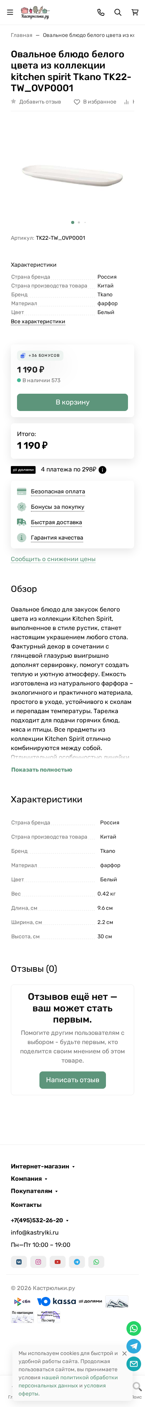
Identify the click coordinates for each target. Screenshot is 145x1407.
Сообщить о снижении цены (53, 559)
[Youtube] (57, 1262)
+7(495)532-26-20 (37, 1220)
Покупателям (31, 1191)
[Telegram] (77, 1262)
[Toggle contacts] (101, 12)
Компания (26, 1179)
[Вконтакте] (19, 1262)
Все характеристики (38, 321)
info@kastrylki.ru (35, 1232)
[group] (72, 176)
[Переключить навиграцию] (10, 12)
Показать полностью (41, 769)
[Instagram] (38, 1262)
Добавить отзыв (40, 102)
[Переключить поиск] (118, 12)
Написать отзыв (72, 1080)
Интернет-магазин (40, 1166)
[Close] (124, 1353)
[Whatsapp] (96, 1262)
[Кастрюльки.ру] (35, 11)
